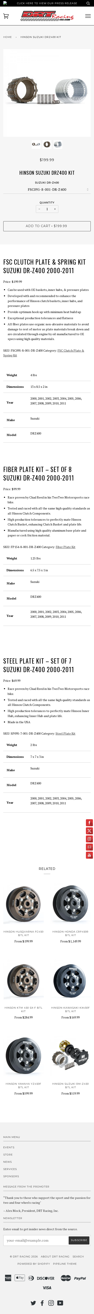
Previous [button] (10, 93)
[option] (47, 93)
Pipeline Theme (65, 1263)
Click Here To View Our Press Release (47, 3)
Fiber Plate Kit (65, 547)
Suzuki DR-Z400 (47, 182)
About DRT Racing (55, 1256)
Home (7, 37)
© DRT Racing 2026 (24, 1256)
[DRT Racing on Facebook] (42, 1304)
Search (78, 1256)
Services (10, 1169)
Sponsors (11, 1176)
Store (8, 1154)
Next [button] (83, 93)
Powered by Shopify (33, 1263)
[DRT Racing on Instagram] (51, 1304)
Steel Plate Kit (65, 733)
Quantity (47, 202)
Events (8, 1147)
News (7, 1161)
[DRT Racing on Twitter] (33, 1304)
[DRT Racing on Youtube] (60, 1304)
